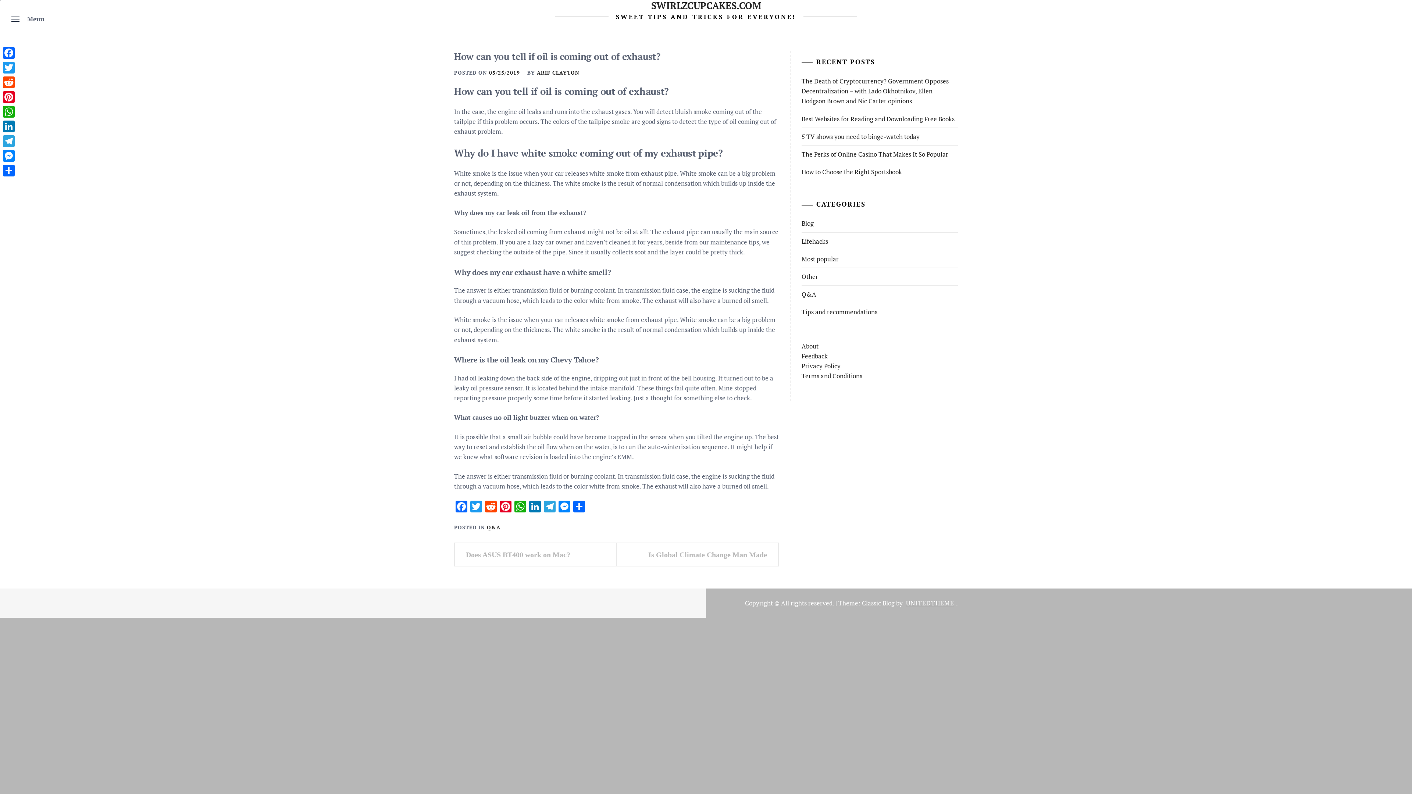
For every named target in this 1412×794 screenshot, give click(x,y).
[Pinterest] (8, 97)
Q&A (493, 527)
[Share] (8, 170)
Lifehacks (815, 241)
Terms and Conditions (832, 376)
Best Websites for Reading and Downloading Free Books (878, 119)
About (810, 346)
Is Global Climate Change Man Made (707, 555)
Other (810, 276)
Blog (808, 223)
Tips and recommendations (839, 312)
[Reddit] (8, 82)
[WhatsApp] (8, 111)
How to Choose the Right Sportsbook (852, 172)
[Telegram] (8, 141)
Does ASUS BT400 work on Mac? (518, 555)
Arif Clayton (558, 72)
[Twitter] (8, 67)
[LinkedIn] (8, 126)
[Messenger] (8, 156)
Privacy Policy (821, 366)
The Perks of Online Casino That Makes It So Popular (875, 154)
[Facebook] (8, 53)
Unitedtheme (930, 603)
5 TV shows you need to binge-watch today (861, 136)
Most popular (820, 259)
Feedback (815, 356)
